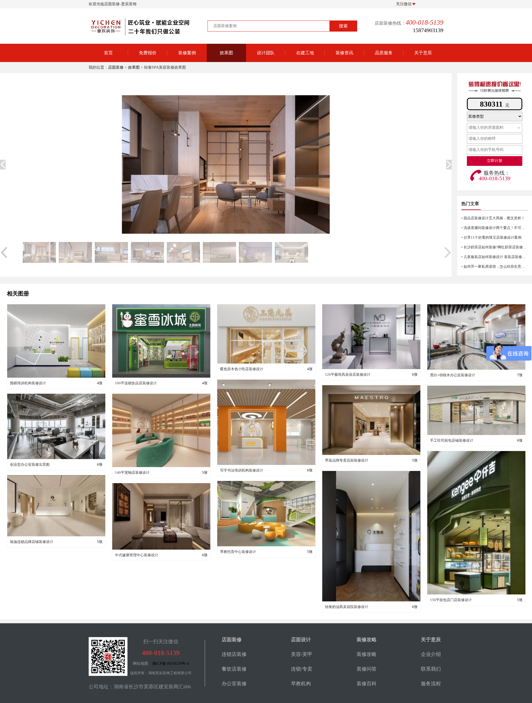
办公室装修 (234, 683)
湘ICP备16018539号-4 (170, 663)
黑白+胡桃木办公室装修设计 (452, 375)
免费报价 (148, 52)
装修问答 (344, 82)
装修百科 (344, 68)
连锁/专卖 (301, 669)
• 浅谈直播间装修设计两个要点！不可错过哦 (496, 228)
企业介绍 (431, 654)
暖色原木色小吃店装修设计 (241, 369)
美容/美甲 (301, 654)
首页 (108, 52)
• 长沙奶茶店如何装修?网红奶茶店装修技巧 (495, 247)
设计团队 (266, 52)
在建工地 (305, 52)
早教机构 (301, 683)
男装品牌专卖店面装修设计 (346, 460)
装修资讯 (344, 52)
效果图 (226, 52)
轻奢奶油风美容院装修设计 (346, 607)
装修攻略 (344, 96)
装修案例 (187, 52)
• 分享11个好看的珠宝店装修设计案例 (491, 237)
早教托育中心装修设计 (238, 552)
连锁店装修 (234, 654)
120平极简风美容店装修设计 (347, 374)
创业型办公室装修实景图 (30, 464)
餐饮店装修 (234, 669)
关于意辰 (423, 52)
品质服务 (384, 52)
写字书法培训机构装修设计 (241, 470)
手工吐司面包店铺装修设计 (451, 440)
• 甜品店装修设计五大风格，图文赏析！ (493, 218)
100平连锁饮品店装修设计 (136, 383)
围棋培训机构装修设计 (28, 383)
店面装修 (116, 67)
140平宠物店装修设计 (132, 472)
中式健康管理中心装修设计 (136, 555)
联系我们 (431, 669)
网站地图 (140, 663)
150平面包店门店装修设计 (451, 600)
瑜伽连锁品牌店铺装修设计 (31, 542)
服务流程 (431, 683)
